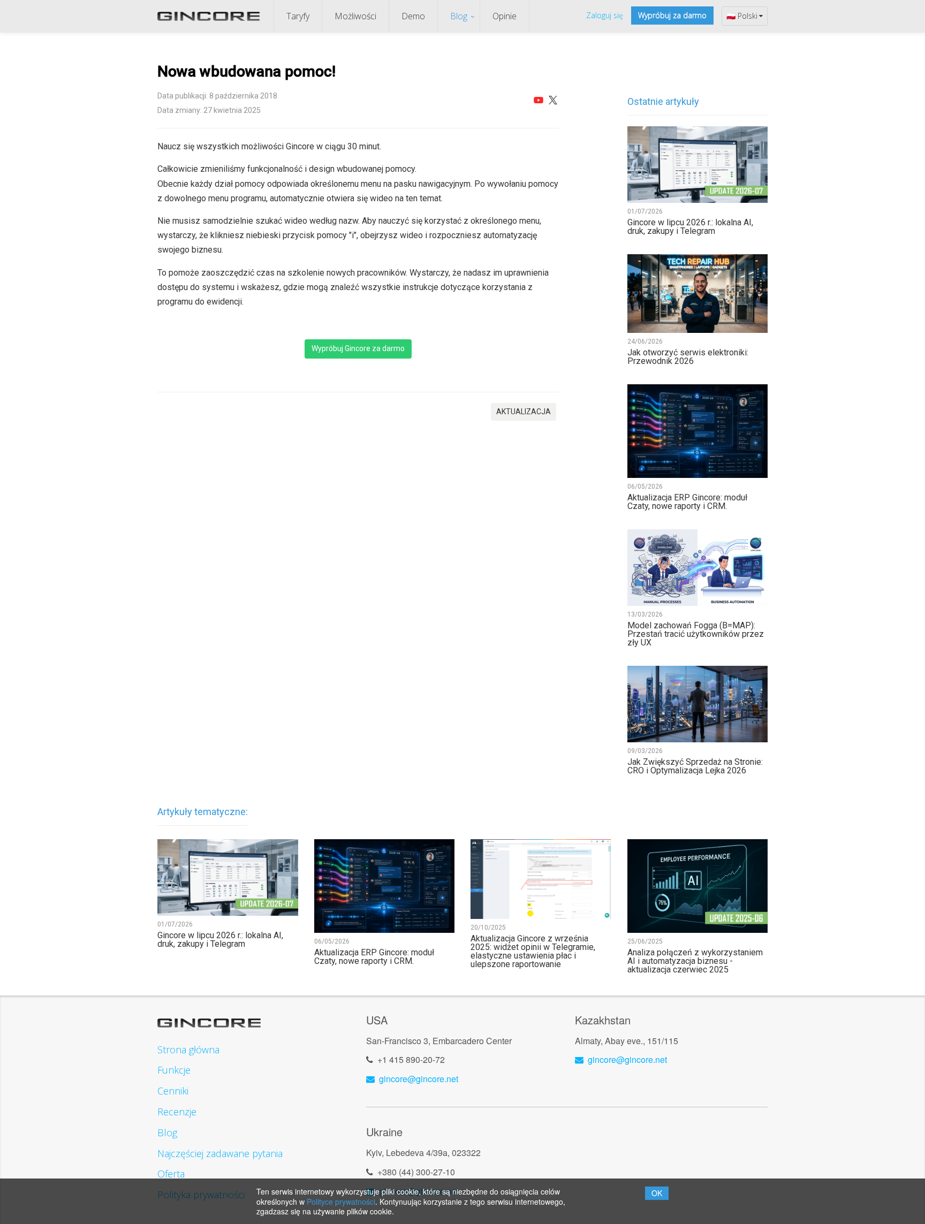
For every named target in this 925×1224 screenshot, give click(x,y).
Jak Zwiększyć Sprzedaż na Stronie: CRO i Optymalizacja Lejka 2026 (695, 766)
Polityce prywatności (341, 1201)
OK (656, 1193)
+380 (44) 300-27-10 (416, 1172)
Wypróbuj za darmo (672, 15)
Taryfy (297, 16)
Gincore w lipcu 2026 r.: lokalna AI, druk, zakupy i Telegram (690, 226)
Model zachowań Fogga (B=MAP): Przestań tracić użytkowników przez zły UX (695, 634)
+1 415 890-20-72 (411, 1059)
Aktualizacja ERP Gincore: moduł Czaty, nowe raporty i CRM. (687, 502)
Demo (413, 16)
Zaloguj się (604, 15)
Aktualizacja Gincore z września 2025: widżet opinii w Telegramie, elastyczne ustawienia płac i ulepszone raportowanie (533, 951)
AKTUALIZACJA (523, 411)
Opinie (504, 16)
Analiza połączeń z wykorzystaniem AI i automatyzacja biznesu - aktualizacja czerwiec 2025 (695, 961)
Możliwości (355, 16)
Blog (458, 16)
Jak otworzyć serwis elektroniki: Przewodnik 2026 (687, 357)
